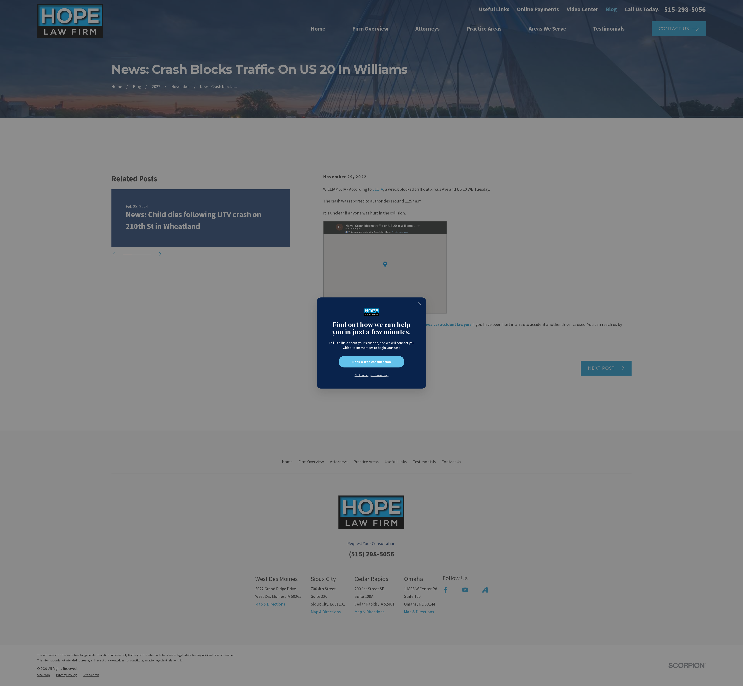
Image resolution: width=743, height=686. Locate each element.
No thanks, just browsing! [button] (372, 375)
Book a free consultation (371, 362)
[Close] (420, 303)
